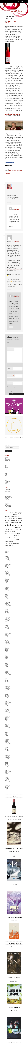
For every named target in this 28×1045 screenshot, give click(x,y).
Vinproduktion (7, 481)
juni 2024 (6, 581)
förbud (8, 525)
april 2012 (6, 749)
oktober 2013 (7, 728)
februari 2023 (7, 599)
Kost (5, 466)
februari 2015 (7, 710)
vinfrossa (7, 545)
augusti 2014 (7, 717)
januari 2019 (7, 656)
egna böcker (16, 522)
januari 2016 (7, 697)
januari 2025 (7, 573)
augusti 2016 (7, 689)
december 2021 (7, 616)
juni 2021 (6, 622)
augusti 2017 (7, 675)
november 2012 (7, 741)
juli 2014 (6, 718)
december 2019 (7, 643)
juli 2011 (6, 759)
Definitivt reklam (17, 169)
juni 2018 (6, 664)
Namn (10, 368)
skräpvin (8, 541)
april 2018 (6, 666)
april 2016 (6, 694)
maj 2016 (6, 693)
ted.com (6, 492)
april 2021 (6, 625)
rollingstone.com (8, 505)
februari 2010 (7, 779)
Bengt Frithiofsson (12, 170)
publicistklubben (7, 495)
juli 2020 (6, 635)
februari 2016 (7, 696)
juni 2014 (6, 719)
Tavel (6, 172)
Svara (8, 202)
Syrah (19, 541)
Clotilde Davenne (11, 518)
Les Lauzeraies (19, 170)
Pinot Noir (11, 537)
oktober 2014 (7, 715)
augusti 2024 (7, 579)
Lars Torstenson (11, 172)
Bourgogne (18, 513)
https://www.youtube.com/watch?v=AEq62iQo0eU (14, 285)
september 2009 (8, 785)
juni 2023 (6, 595)
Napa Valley (7, 536)
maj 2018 (6, 665)
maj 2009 (6, 789)
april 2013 (6, 735)
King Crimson (11, 529)
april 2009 (6, 790)
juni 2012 (6, 747)
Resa (6, 473)
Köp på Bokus (14, 920)
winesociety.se (7, 503)
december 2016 (7, 685)
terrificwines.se (7, 489)
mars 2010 (7, 778)
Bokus (14, 856)
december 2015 (7, 698)
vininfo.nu (6, 498)
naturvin (12, 536)
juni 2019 (6, 650)
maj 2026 (6, 555)
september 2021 (8, 619)
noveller (7, 537)
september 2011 (7, 757)
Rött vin (6, 475)
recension (7, 539)
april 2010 (6, 777)
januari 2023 (7, 601)
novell (16, 536)
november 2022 (7, 603)
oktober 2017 (7, 673)
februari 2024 (7, 586)
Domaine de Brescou (16, 520)
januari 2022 (7, 614)
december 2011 (7, 754)
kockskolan (16, 529)
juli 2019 (6, 649)
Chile (18, 516)
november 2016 (7, 686)
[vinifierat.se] (20, 1)
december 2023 (7, 588)
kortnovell (21, 529)
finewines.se (7, 499)
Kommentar (11, 349)
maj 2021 (6, 624)
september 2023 (8, 591)
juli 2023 (6, 594)
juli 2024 (6, 580)
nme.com (6, 504)
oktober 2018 (7, 659)
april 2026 (6, 556)
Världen (6, 480)
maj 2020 (6, 637)
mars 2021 (7, 626)
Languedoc (13, 531)
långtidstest (16, 533)
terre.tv (6, 490)
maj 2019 (6, 651)
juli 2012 (6, 746)
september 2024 (8, 578)
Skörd (12, 541)
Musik (6, 469)
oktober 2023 (7, 590)
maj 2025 (6, 568)
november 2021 (7, 617)
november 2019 (7, 644)
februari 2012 (7, 751)
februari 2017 (7, 682)
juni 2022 (6, 609)
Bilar (5, 458)
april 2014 (6, 721)
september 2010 (8, 771)
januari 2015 (7, 711)
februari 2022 (7, 613)
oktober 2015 (7, 701)
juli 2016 (6, 690)
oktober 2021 (7, 618)
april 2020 (6, 639)
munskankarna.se (8, 506)
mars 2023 (7, 598)
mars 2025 (7, 571)
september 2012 (8, 743)
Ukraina (17, 543)
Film (5, 461)
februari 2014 (7, 724)
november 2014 (7, 713)
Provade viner (7, 472)
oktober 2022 (7, 604)
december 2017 (7, 671)
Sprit (5, 477)
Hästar (6, 464)
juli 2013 (6, 732)
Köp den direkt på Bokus (14, 981)
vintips (11, 545)
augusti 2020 (7, 634)
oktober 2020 (7, 632)
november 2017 (7, 672)
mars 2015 (7, 709)
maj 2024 (6, 582)
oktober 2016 (7, 687)
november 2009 (7, 782)
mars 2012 (7, 750)
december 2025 (7, 560)
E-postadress (11, 375)
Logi (5, 468)
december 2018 (7, 657)
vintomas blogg (7, 500)
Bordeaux (12, 513)
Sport (6, 476)
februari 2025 (7, 572)
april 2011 (6, 763)
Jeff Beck (6, 529)
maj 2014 (6, 720)
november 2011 (7, 755)
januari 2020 (7, 642)
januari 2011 (7, 766)
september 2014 (8, 716)
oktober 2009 (7, 784)
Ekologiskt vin (7, 460)
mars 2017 (7, 681)
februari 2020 (7, 641)
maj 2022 (6, 610)
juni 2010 (6, 774)
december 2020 (7, 629)
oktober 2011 (7, 756)
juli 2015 (6, 704)
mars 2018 (7, 667)
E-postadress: (7, 445)
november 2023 (7, 589)
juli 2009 (6, 787)
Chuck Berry (14, 157)
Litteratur (6, 467)
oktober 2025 (7, 563)
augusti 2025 (7, 565)
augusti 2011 (7, 758)
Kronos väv (7, 531)
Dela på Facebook (9, 162)
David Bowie (20, 518)
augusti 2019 (7, 648)
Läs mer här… (14, 946)
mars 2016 (7, 695)
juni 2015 (6, 705)
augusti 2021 (7, 620)
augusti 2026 (7, 551)
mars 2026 (7, 557)
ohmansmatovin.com (8, 497)
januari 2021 (7, 628)
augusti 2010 (7, 772)
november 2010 (7, 769)
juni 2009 (6, 788)
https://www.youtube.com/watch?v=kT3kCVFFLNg (14, 269)
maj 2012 (6, 748)
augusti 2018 (7, 662)
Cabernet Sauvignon (9, 514)
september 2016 (8, 688)
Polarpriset (20, 157)
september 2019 (8, 647)
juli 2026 (6, 552)
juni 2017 (6, 678)
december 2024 (7, 574)
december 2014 (7, 712)
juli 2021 (6, 621)
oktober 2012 (7, 742)
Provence (16, 537)
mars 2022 (7, 612)
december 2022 (7, 602)
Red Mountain (12, 539)
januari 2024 (7, 587)
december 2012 (7, 740)
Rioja (17, 539)
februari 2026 (7, 558)
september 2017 (8, 674)
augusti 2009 (7, 786)
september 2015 (8, 702)
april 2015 (6, 708)
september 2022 (8, 605)
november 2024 (7, 575)
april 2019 (6, 652)
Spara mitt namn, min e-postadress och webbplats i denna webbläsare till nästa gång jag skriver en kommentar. (14, 389)
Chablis (15, 514)
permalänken (7, 173)
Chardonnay (14, 516)
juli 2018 (6, 663)
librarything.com (7, 491)
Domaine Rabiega (8, 522)
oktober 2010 (7, 770)
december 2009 (7, 781)
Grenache (13, 525)
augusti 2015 (7, 703)
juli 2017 (6, 677)
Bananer (6, 457)
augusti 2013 (7, 731)
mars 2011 (6, 764)
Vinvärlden (6, 482)
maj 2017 (6, 679)
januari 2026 (7, 559)
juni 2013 (6, 733)
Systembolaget (8, 543)
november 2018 (7, 658)
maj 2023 (6, 596)
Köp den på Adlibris (14, 1014)
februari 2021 (7, 627)
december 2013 (7, 726)
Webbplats (10, 383)
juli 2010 (6, 773)
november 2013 (7, 727)
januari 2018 (7, 670)
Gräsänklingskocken (9, 528)
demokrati (8, 520)
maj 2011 (6, 762)
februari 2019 (7, 655)
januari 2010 (7, 780)
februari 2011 (7, 765)
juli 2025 (6, 566)
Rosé (22, 169)
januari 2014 (7, 725)
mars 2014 (7, 723)
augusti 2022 (7, 606)
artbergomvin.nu (8, 496)
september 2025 (8, 564)
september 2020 (8, 633)
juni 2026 (6, 553)
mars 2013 (7, 736)
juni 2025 (6, 567)
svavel (15, 541)
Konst (6, 465)
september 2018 (8, 660)
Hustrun (17, 528)
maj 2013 (6, 734)
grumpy (19, 525)
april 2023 (6, 597)
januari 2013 (7, 739)
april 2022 (6, 611)
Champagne (7, 516)
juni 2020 (6, 636)
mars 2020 (7, 640)
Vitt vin (6, 483)
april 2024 (6, 583)
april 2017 (6, 680)
